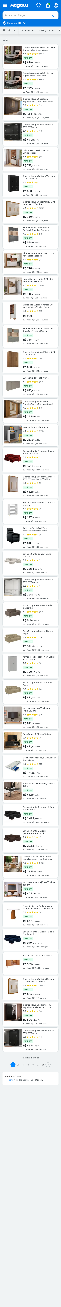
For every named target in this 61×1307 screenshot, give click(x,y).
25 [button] (43, 1064)
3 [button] (23, 1064)
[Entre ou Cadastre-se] (55, 5)
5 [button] (33, 1064)
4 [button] (28, 1064)
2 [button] (18, 1064)
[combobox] (30, 15)
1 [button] (13, 1064)
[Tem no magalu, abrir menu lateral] (5, 5)
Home (10, 1080)
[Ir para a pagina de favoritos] (38, 5)
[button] (53, 16)
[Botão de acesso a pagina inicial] (21, 5)
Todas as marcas (24, 1080)
